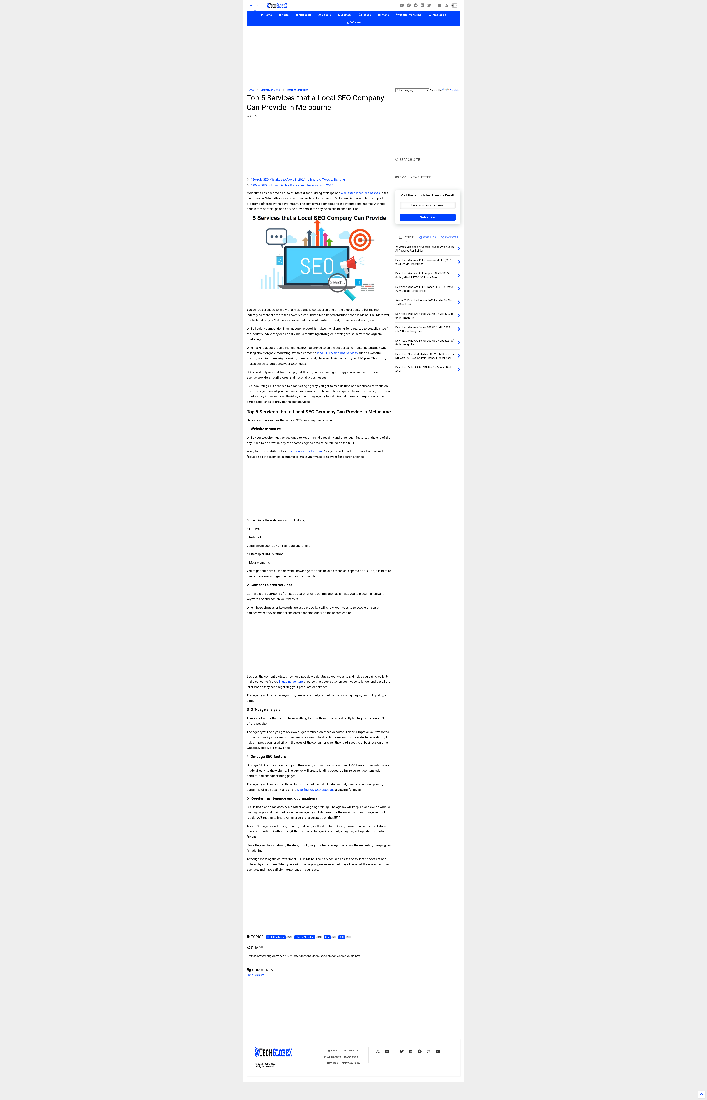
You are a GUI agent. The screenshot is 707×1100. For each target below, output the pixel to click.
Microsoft (304, 14)
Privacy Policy (352, 1063)
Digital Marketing (410, 14)
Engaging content (291, 681)
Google (326, 14)
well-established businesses (360, 193)
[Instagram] (409, 5)
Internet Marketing (297, 89)
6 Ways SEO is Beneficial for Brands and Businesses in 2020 (291, 185)
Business (346, 14)
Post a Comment (255, 975)
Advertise (352, 1057)
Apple (285, 14)
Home (268, 14)
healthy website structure (304, 451)
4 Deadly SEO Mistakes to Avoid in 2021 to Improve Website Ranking (297, 179)
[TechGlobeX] (277, 6)
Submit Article (334, 1057)
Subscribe (428, 217)
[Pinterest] (415, 5)
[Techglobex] (446, 5)
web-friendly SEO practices (315, 789)
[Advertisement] (353, 57)
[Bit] (402, 5)
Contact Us (352, 1050)
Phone (384, 14)
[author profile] (256, 116)
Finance (366, 14)
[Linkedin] (422, 5)
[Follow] (439, 5)
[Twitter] (429, 5)
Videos (334, 1063)
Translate (454, 90)
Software (355, 22)
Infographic (438, 14)
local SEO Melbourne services (337, 353)
